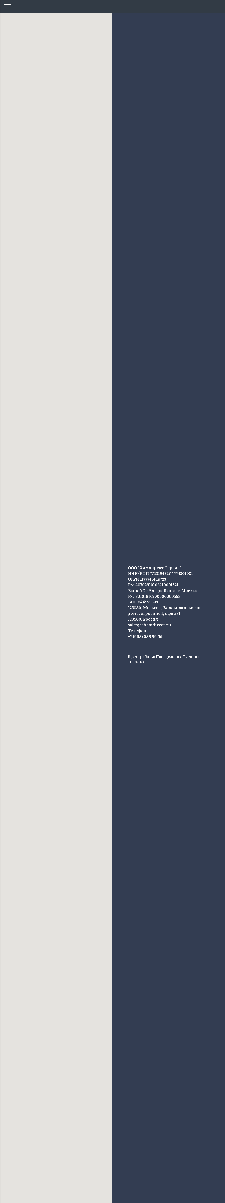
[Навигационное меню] (7, 6)
